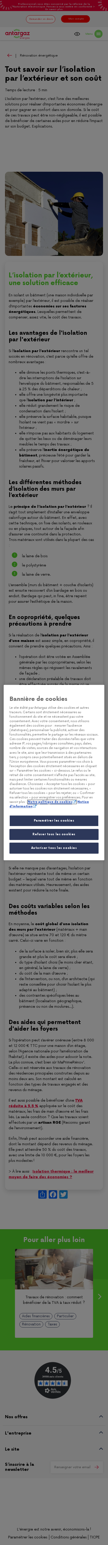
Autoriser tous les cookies (54, 848)
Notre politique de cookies (50, 802)
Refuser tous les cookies (54, 834)
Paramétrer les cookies (54, 821)
